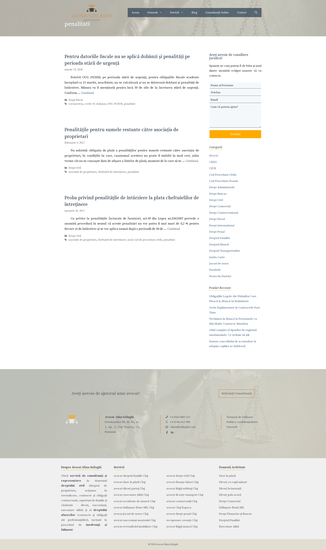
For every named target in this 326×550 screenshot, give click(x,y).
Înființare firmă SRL (231, 507)
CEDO (213, 162)
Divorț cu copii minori (233, 482)
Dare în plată (227, 476)
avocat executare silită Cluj (131, 495)
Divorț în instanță (230, 488)
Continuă (87, 93)
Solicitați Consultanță (237, 393)
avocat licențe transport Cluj (184, 495)
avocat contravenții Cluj (181, 501)
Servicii (174, 12)
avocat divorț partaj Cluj (129, 488)
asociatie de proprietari (82, 172)
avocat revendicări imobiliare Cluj (135, 526)
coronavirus (76, 104)
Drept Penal (217, 232)
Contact (242, 12)
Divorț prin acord (230, 495)
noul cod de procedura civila (145, 239)
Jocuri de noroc (219, 263)
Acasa (135, 12)
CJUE (212, 168)
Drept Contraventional (223, 213)
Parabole (215, 270)
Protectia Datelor (220, 276)
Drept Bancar (218, 194)
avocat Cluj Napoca (178, 507)
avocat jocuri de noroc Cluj (131, 514)
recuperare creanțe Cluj (181, 520)
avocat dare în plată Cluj (129, 482)
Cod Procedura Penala (223, 181)
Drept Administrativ (222, 187)
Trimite (235, 134)
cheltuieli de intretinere (112, 172)
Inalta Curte (217, 257)
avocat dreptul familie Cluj (131, 476)
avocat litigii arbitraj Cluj (182, 488)
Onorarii (232, 427)
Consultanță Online (217, 12)
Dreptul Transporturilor (224, 251)
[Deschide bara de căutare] (256, 12)
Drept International (221, 225)
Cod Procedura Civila (222, 175)
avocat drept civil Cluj (180, 476)
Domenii (152, 12)
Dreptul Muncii (219, 244)
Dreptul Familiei (219, 238)
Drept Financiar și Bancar (235, 514)
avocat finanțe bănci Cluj (182, 482)
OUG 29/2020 (115, 104)
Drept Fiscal (76, 100)
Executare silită (229, 526)
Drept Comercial (220, 206)
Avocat (213, 155)
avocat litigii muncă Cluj (181, 526)
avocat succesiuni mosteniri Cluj (135, 520)
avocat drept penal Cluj (181, 514)
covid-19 (90, 104)
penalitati (129, 104)
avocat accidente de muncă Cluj (134, 501)
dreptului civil (73, 486)
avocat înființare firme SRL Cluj (134, 507)
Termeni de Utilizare (240, 417)
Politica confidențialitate (242, 422)
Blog (194, 12)
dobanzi (101, 104)
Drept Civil (75, 168)
